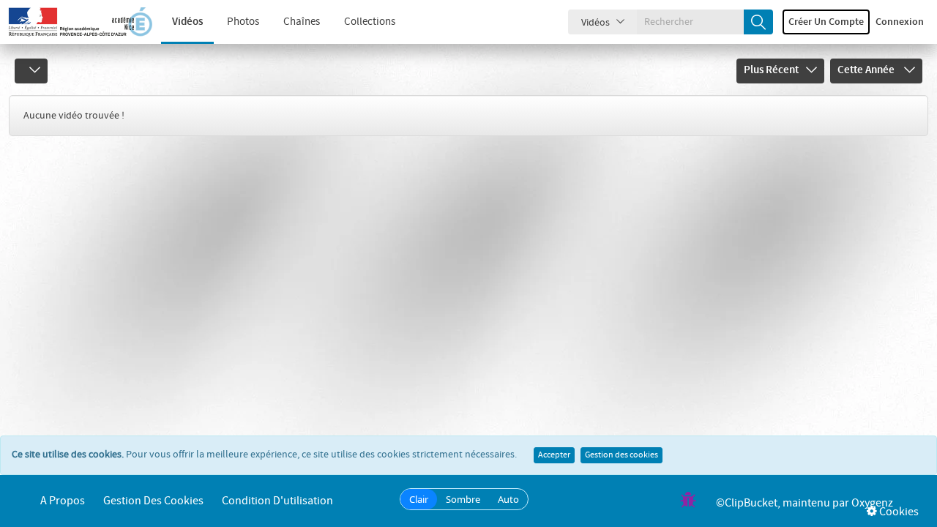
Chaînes (301, 22)
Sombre (463, 499)
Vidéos (187, 22)
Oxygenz (872, 503)
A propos (62, 501)
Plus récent (771, 70)
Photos (243, 22)
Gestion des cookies (621, 455)
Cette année (867, 70)
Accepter (554, 455)
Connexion (900, 22)
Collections (369, 22)
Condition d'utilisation (277, 501)
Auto (508, 499)
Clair (418, 499)
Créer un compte (826, 22)
